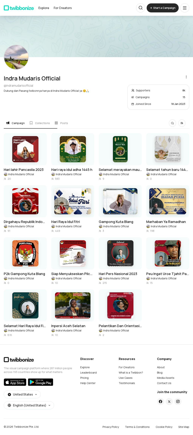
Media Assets (165, 378)
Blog (159, 372)
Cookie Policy (164, 427)
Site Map (183, 427)
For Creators (63, 8)
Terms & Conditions (137, 427)
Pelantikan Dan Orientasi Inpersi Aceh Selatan (120, 326)
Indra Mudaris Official (21, 174)
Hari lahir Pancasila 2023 (24, 169)
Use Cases (125, 378)
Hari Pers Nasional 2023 (118, 274)
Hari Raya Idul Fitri (65, 222)
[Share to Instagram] (178, 401)
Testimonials (127, 383)
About (161, 367)
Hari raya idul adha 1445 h (71, 169)
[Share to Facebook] (160, 401)
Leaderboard (88, 372)
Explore (43, 8)
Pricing (84, 378)
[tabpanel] (96, 235)
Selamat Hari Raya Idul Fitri (25, 326)
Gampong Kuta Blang (116, 222)
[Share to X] (169, 401)
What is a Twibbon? (131, 372)
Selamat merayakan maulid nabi (120, 169)
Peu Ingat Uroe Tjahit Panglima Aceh (167, 274)
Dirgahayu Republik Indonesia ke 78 (25, 222)
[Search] (140, 7)
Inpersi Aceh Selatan (68, 326)
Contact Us (164, 383)
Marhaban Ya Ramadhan (166, 222)
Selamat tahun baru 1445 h (167, 169)
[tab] (15, 123)
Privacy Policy (111, 427)
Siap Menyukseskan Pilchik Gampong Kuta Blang (72, 274)
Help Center (88, 383)
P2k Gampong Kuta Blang (24, 274)
